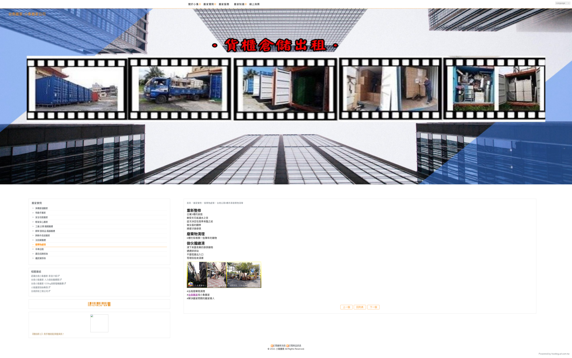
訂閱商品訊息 (295, 345)
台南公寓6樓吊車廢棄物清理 (230, 203)
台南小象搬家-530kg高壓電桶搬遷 (47, 283)
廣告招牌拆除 (41, 254)
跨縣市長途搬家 (42, 235)
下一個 (373, 307)
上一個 (346, 307)
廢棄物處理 (40, 244)
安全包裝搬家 (41, 217)
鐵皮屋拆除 (40, 258)
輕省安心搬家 (41, 222)
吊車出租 (39, 249)
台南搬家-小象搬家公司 (27, 14)
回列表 (359, 307)
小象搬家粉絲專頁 (39, 287)
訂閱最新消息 (279, 345)
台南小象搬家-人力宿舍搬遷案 (45, 280)
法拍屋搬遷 (40, 240)
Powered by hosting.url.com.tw (554, 353)
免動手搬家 (40, 212)
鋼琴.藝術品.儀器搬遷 (45, 231)
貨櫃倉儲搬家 (41, 208)
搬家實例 (197, 203)
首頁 (189, 203)
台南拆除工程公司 (39, 291)
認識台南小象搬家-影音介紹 (44, 276)
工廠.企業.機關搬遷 (44, 226)
